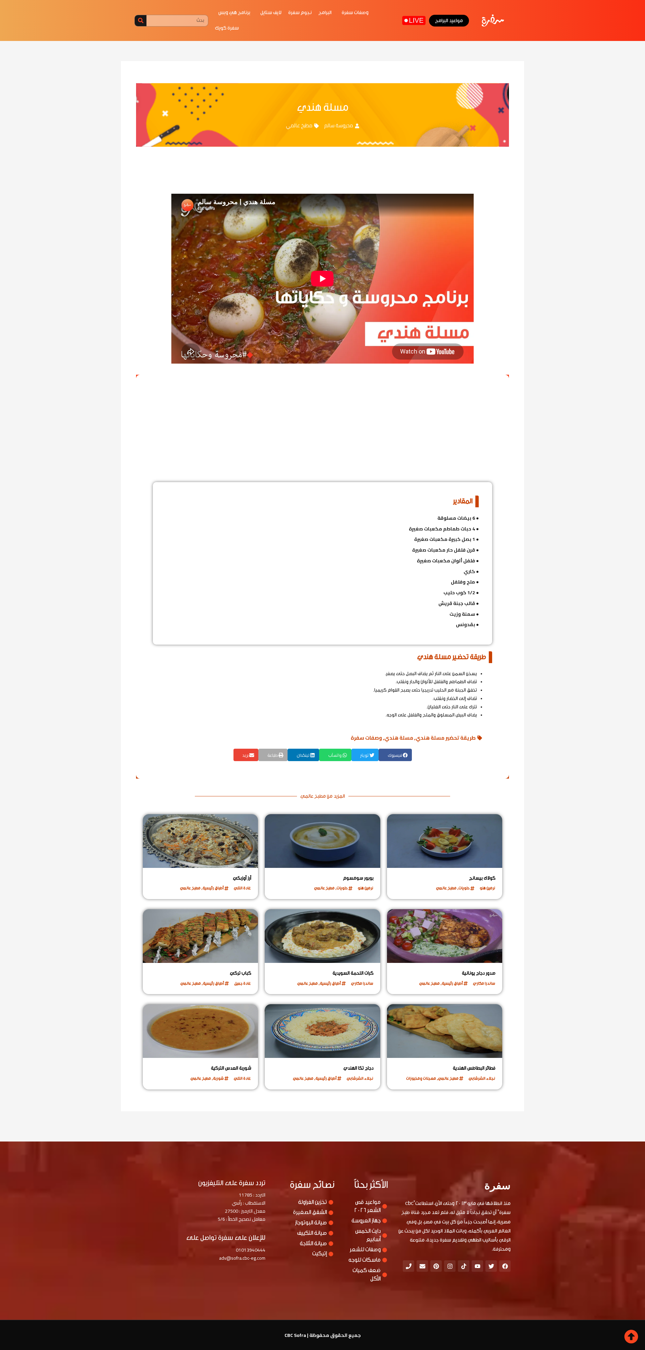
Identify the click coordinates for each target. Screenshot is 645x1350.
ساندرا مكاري (484, 983)
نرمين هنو (487, 888)
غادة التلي (242, 888)
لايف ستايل (271, 12)
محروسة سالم (338, 125)
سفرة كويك (227, 28)
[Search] (140, 20)
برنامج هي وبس (234, 12)
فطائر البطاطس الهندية (474, 1068)
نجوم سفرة (300, 12)
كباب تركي (240, 973)
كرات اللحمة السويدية (353, 973)
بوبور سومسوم (358, 878)
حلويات (464, 888)
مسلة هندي (398, 738)
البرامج (325, 12)
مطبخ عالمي (299, 125)
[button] (395, 755)
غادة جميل (242, 983)
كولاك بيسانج (482, 878)
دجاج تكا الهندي (358, 1068)
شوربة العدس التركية (231, 1068)
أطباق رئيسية (213, 888)
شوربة (218, 1078)
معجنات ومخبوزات (421, 1078)
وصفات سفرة (355, 12)
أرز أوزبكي (242, 878)
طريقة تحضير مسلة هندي (446, 738)
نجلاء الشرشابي (482, 1078)
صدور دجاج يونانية (479, 973)
